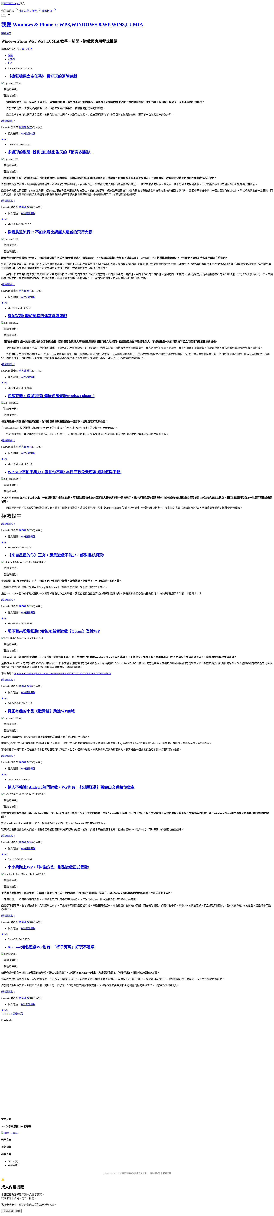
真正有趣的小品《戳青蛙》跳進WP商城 (41, 711)
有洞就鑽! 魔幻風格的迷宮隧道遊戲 (37, 316)
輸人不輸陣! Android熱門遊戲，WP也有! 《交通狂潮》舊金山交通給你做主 (71, 787)
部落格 (11, 59)
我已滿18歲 (8, 1211)
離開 (18, 1211)
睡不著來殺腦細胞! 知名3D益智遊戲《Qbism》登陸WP (54, 631)
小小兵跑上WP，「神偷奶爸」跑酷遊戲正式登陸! (48, 867)
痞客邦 (22, 127)
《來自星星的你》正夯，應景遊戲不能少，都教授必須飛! (56, 555)
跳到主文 (6, 33)
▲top (4, 139)
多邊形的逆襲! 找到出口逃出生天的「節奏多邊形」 (51, 152)
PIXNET (113, 1173)
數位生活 (27, 49)
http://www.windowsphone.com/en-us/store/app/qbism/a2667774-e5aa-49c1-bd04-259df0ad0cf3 (62, 673)
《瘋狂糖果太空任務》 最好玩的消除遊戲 (42, 76)
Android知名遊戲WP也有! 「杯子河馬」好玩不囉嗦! (52, 947)
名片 (10, 63)
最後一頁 (18, 1013)
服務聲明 (167, 1173)
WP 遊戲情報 (28, 133)
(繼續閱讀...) (8, 121)
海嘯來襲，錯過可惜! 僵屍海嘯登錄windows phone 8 (51, 396)
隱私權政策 (155, 1173)
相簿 (10, 55)
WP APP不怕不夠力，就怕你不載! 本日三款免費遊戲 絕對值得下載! (64, 472)
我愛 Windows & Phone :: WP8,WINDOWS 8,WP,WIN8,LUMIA (72, 24)
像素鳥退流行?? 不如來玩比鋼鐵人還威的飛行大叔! (51, 232)
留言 (29, 127)
